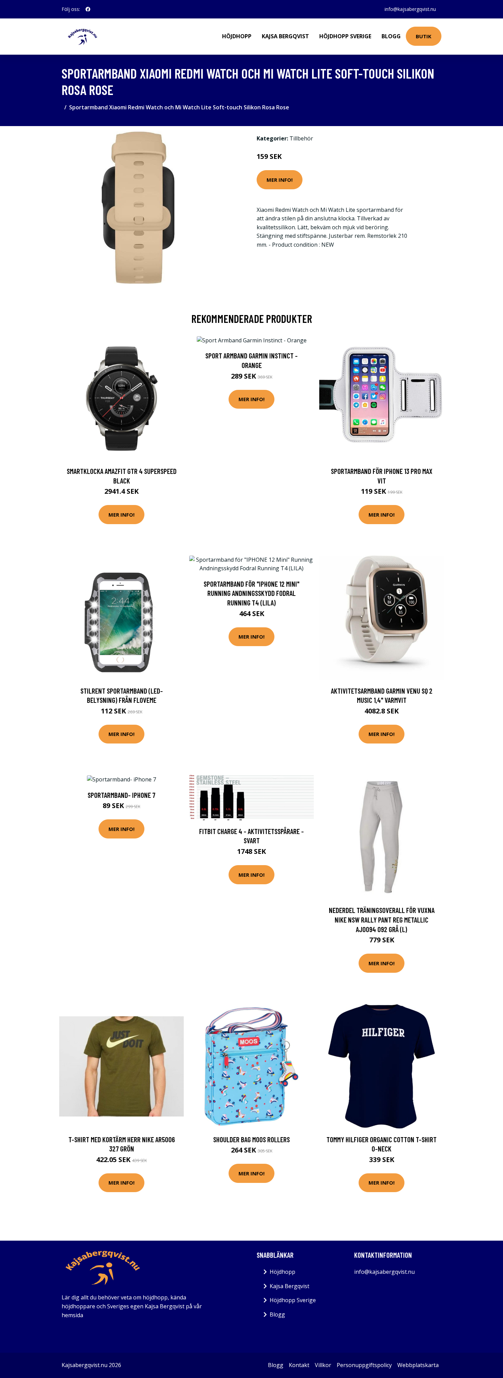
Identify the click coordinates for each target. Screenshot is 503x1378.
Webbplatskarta (418, 1365)
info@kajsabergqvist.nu (410, 9)
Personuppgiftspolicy (364, 1365)
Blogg (391, 36)
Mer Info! (280, 179)
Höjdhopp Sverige (345, 36)
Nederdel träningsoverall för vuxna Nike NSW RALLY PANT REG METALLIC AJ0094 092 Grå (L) (382, 919)
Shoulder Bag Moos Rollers (251, 1139)
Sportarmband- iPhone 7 (121, 795)
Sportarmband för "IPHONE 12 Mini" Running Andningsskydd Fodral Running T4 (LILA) (251, 593)
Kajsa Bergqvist (285, 36)
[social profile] (88, 9)
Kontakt (299, 1365)
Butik (423, 36)
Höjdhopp (237, 36)
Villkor (323, 1365)
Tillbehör (301, 138)
